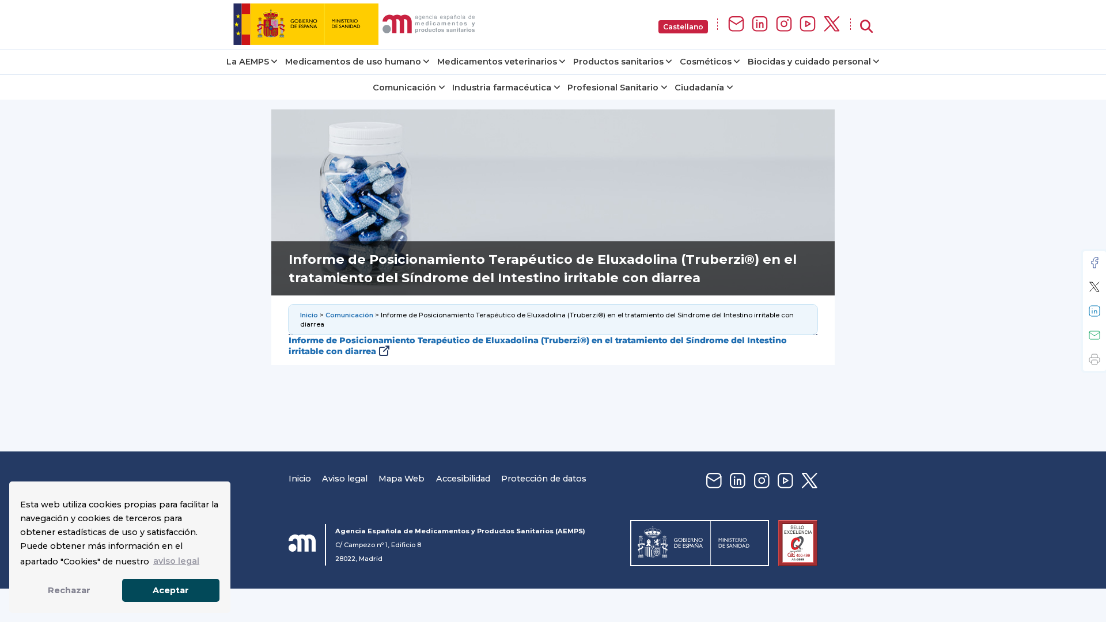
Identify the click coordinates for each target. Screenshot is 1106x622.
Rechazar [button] (69, 590)
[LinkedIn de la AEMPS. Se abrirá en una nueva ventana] (760, 24)
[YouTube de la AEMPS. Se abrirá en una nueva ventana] (807, 24)
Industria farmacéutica (501, 87)
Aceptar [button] (171, 590)
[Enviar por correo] (1094, 335)
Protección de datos (543, 478)
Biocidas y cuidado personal (809, 61)
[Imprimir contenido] (1094, 359)
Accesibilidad (463, 478)
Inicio (309, 315)
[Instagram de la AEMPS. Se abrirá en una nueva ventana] (784, 24)
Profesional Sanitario (612, 87)
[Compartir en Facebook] (1094, 262)
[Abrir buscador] (866, 26)
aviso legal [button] (176, 561)
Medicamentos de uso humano (353, 61)
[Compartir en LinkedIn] (1094, 311)
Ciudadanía (699, 87)
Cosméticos (706, 61)
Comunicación (404, 87)
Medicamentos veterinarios (497, 61)
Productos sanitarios (618, 61)
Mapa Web (401, 478)
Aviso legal (345, 478)
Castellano (683, 26)
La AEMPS (247, 61)
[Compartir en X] (1094, 286)
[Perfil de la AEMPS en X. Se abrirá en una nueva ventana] (832, 24)
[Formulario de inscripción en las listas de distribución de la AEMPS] (736, 24)
